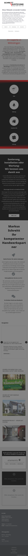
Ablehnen (5, 26)
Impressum (17, 31)
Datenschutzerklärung (10, 21)
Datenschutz (10, 31)
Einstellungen (14, 26)
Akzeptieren (22, 26)
